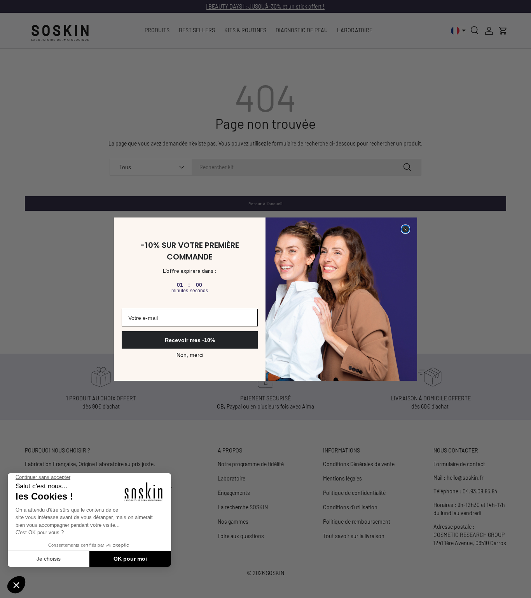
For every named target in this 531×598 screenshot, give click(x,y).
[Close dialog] (405, 229)
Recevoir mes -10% (190, 340)
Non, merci (189, 355)
